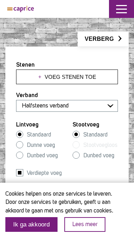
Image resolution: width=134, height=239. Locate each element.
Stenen (25, 65)
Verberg (100, 39)
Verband (27, 95)
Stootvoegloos (100, 145)
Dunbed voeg (42, 156)
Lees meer (85, 224)
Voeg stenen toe (67, 77)
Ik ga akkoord (31, 224)
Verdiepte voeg (44, 173)
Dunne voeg (41, 145)
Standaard (39, 135)
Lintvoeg (27, 125)
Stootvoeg (86, 125)
